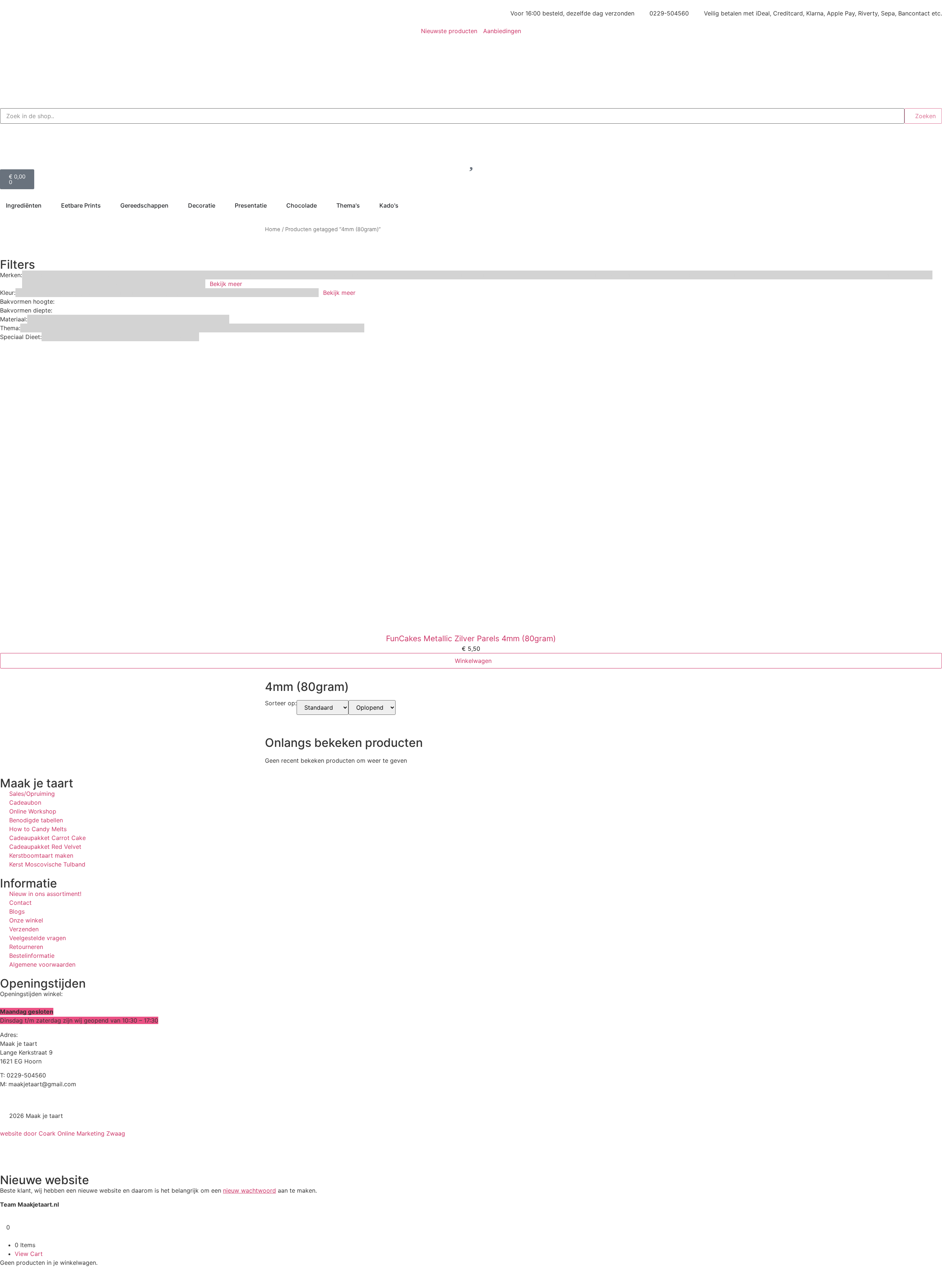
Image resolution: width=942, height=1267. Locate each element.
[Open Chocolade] (322, 205)
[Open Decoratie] (220, 205)
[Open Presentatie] (272, 205)
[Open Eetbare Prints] (106, 205)
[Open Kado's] (403, 205)
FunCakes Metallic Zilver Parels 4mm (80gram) (471, 638)
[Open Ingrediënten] (46, 205)
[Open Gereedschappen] (173, 205)
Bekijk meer (226, 283)
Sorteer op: (281, 703)
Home (272, 229)
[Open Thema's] (365, 205)
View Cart (29, 1253)
